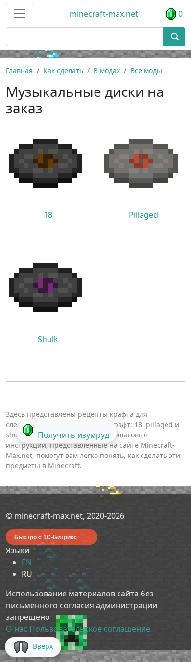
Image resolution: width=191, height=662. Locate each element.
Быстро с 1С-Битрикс (45, 536)
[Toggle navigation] (19, 13)
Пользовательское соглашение (89, 628)
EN (27, 562)
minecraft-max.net (104, 13)
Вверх (43, 646)
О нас (16, 628)
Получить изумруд (73, 435)
